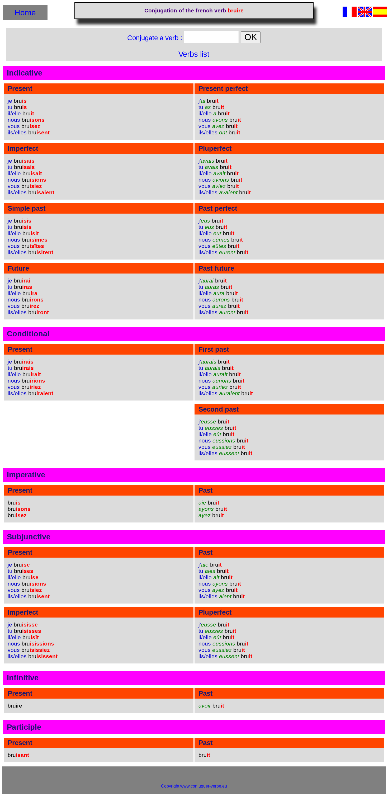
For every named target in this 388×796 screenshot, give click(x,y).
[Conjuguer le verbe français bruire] (350, 15)
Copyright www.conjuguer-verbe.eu (194, 786)
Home (25, 12)
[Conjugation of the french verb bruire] (365, 15)
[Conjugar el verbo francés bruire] (380, 15)
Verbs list (193, 54)
